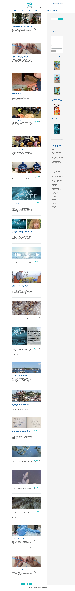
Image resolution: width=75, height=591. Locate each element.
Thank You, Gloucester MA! (18, 347)
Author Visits (54, 196)
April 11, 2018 (36, 460)
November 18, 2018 (37, 27)
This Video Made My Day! (17, 93)
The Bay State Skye (55, 192)
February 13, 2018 (36, 487)
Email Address (53, 41)
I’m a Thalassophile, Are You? (18, 261)
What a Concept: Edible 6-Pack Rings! (20, 459)
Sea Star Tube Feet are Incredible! (19, 511)
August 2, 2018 (36, 231)
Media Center (54, 206)
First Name (53, 44)
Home (53, 149)
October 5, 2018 (36, 93)
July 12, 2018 (36, 317)
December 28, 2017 (37, 539)
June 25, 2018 (36, 348)
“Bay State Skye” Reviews (57, 193)
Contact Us (54, 203)
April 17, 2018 (36, 404)
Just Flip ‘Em (54, 199)
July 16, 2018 (36, 261)
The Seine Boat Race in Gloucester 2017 (20, 375)
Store (52, 200)
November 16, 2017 (37, 570)
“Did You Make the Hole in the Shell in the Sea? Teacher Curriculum (57, 171)
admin (35, 28)
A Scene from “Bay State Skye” (18, 120)
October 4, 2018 (36, 176)
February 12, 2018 (36, 511)
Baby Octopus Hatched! (17, 486)
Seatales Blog (54, 207)
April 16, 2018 (36, 430)
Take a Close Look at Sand (17, 149)
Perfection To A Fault (55, 188)
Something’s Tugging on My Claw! (57, 176)
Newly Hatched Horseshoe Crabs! (19, 317)
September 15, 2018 (37, 202)
